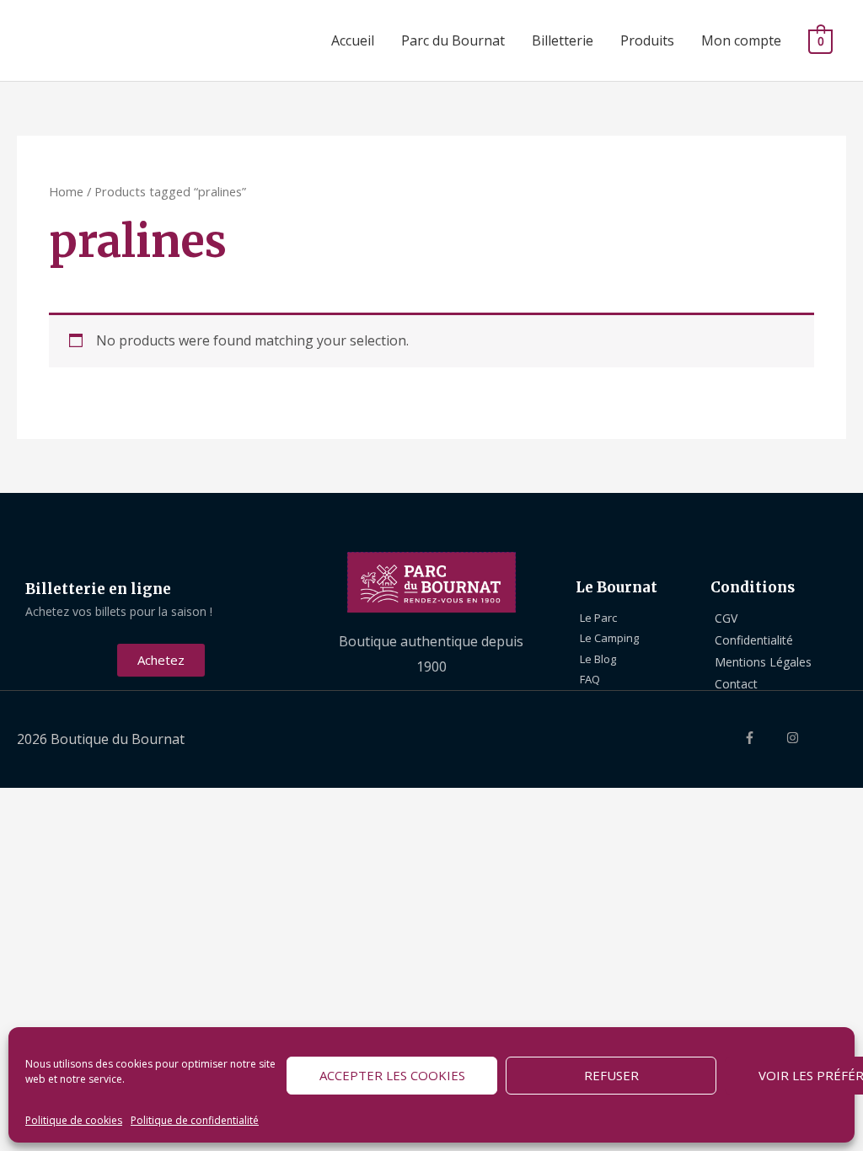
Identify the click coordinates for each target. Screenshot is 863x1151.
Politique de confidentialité (195, 1120)
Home (66, 191)
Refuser (611, 1075)
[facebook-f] (763, 737)
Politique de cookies (73, 1120)
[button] (161, 660)
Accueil (352, 40)
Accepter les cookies (392, 1075)
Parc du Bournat (453, 40)
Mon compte (741, 40)
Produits (647, 40)
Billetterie (562, 40)
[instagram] (806, 737)
